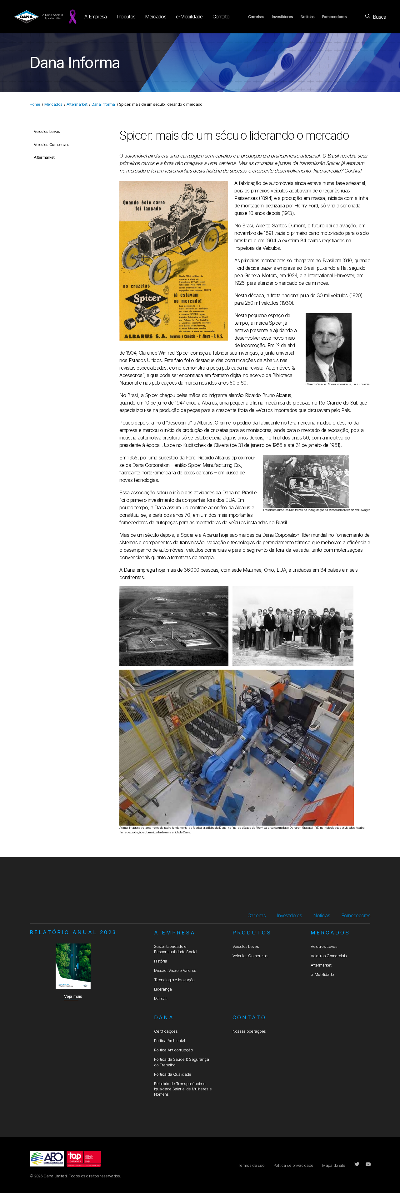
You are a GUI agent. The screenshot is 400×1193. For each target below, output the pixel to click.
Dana (164, 1017)
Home (35, 104)
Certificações (166, 1031)
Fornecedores (334, 16)
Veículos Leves (47, 131)
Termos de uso (251, 1165)
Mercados (155, 16)
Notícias (308, 16)
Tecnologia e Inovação (174, 979)
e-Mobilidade (189, 16)
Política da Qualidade (172, 1074)
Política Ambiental (169, 1040)
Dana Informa (103, 104)
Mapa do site (333, 1165)
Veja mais (73, 996)
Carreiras (256, 16)
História (160, 961)
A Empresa (95, 16)
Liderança (163, 989)
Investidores (282, 16)
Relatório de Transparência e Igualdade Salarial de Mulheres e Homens (183, 1089)
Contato (220, 16)
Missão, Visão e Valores (175, 970)
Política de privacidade (293, 1165)
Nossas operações (249, 1031)
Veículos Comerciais (51, 144)
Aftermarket (77, 104)
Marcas (161, 998)
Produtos (126, 16)
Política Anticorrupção (173, 1050)
